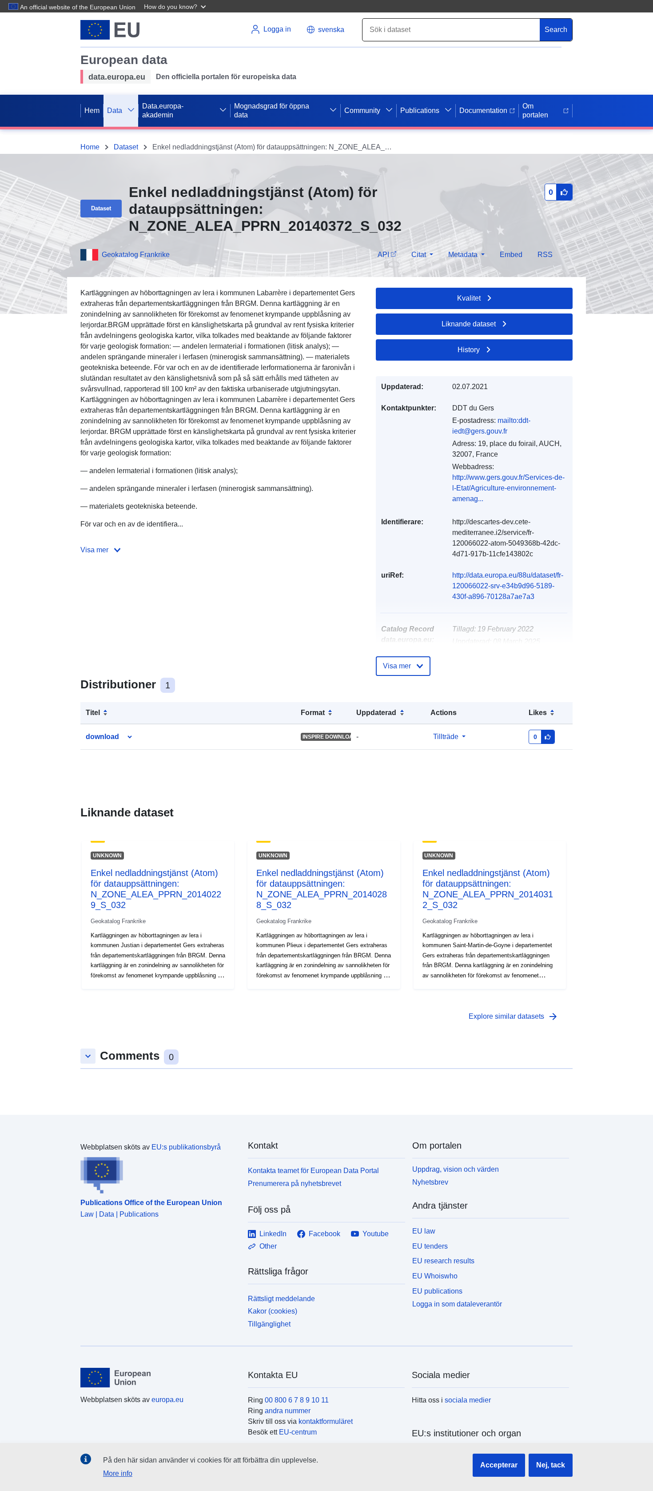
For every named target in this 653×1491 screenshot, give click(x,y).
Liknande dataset (469, 324)
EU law (423, 1231)
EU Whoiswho (435, 1276)
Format (313, 712)
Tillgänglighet (269, 1324)
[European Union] (159, 1377)
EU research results (443, 1261)
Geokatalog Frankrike (136, 254)
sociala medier (468, 1400)
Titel (93, 712)
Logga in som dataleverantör (457, 1303)
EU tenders (430, 1246)
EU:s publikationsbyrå (186, 1147)
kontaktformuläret (326, 1421)
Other (268, 1246)
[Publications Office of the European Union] (158, 1173)
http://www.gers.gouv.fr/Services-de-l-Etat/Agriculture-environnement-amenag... (508, 488)
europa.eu (167, 1399)
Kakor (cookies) (272, 1311)
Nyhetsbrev (430, 1182)
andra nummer (288, 1411)
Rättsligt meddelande (281, 1298)
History (469, 350)
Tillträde (445, 736)
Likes (538, 712)
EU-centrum (298, 1432)
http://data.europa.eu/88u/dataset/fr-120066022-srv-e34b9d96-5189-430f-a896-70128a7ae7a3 (507, 585)
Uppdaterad (376, 712)
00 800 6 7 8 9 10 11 (297, 1400)
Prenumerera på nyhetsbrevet (294, 1183)
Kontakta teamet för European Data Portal (313, 1170)
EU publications (437, 1291)
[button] (176, 6)
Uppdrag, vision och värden (455, 1169)
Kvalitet (469, 298)
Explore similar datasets (513, 1016)
